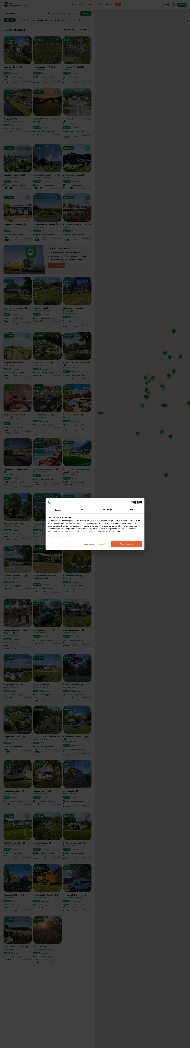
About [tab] (132, 510)
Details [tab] (82, 510)
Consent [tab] (58, 510)
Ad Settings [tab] (107, 510)
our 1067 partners (61, 521)
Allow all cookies (126, 544)
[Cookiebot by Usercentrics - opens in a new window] (132, 502)
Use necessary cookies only (94, 544)
